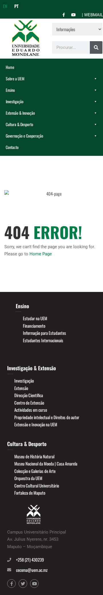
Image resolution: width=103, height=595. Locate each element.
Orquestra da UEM (28, 478)
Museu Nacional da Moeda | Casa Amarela (45, 463)
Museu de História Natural (34, 456)
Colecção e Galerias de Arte (35, 471)
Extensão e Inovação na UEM (35, 424)
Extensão (21, 388)
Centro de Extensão (29, 402)
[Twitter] (23, 583)
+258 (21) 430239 (30, 559)
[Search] (96, 47)
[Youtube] (34, 583)
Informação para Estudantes (44, 333)
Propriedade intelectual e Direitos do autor (46, 417)
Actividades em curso (30, 410)
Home (10, 67)
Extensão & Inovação (20, 113)
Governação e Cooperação (24, 136)
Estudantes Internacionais (43, 340)
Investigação (14, 101)
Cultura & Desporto (19, 124)
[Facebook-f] (11, 583)
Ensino (10, 90)
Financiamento (34, 326)
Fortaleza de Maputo (29, 492)
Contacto (12, 147)
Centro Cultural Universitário (36, 485)
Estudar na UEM (35, 318)
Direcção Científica (28, 395)
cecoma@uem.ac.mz (31, 570)
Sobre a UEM (15, 78)
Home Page (40, 253)
